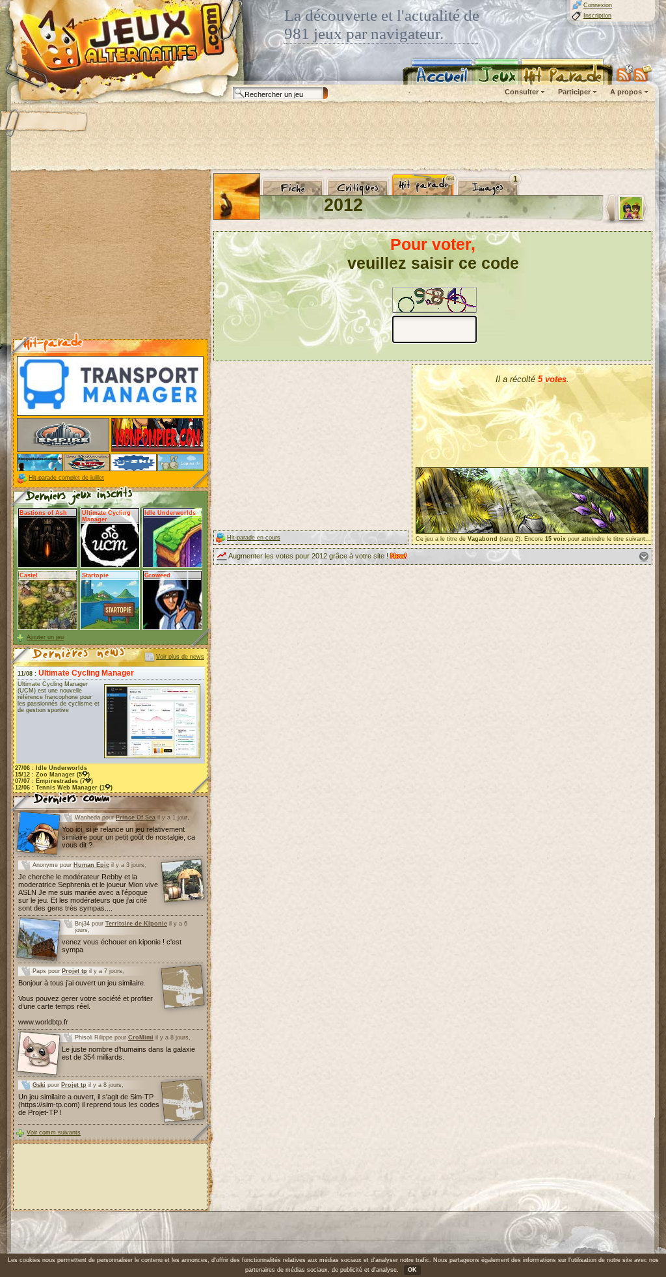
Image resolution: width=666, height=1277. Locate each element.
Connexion (597, 5)
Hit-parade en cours (253, 537)
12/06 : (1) (64, 787)
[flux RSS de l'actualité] (642, 73)
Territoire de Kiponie (136, 923)
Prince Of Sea (135, 817)
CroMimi (140, 1037)
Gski (39, 1085)
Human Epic (91, 865)
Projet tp (74, 971)
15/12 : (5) (52, 774)
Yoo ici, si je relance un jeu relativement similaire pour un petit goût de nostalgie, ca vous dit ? (128, 837)
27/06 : (51, 768)
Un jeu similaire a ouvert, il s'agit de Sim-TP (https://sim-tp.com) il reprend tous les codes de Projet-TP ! (88, 1104)
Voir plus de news (180, 656)
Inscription (597, 15)
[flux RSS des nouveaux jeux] (625, 73)
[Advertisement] (332, 136)
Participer (574, 92)
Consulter (522, 92)
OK (412, 1270)
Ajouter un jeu (45, 637)
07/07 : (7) (54, 781)
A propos (626, 92)
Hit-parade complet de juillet (66, 477)
